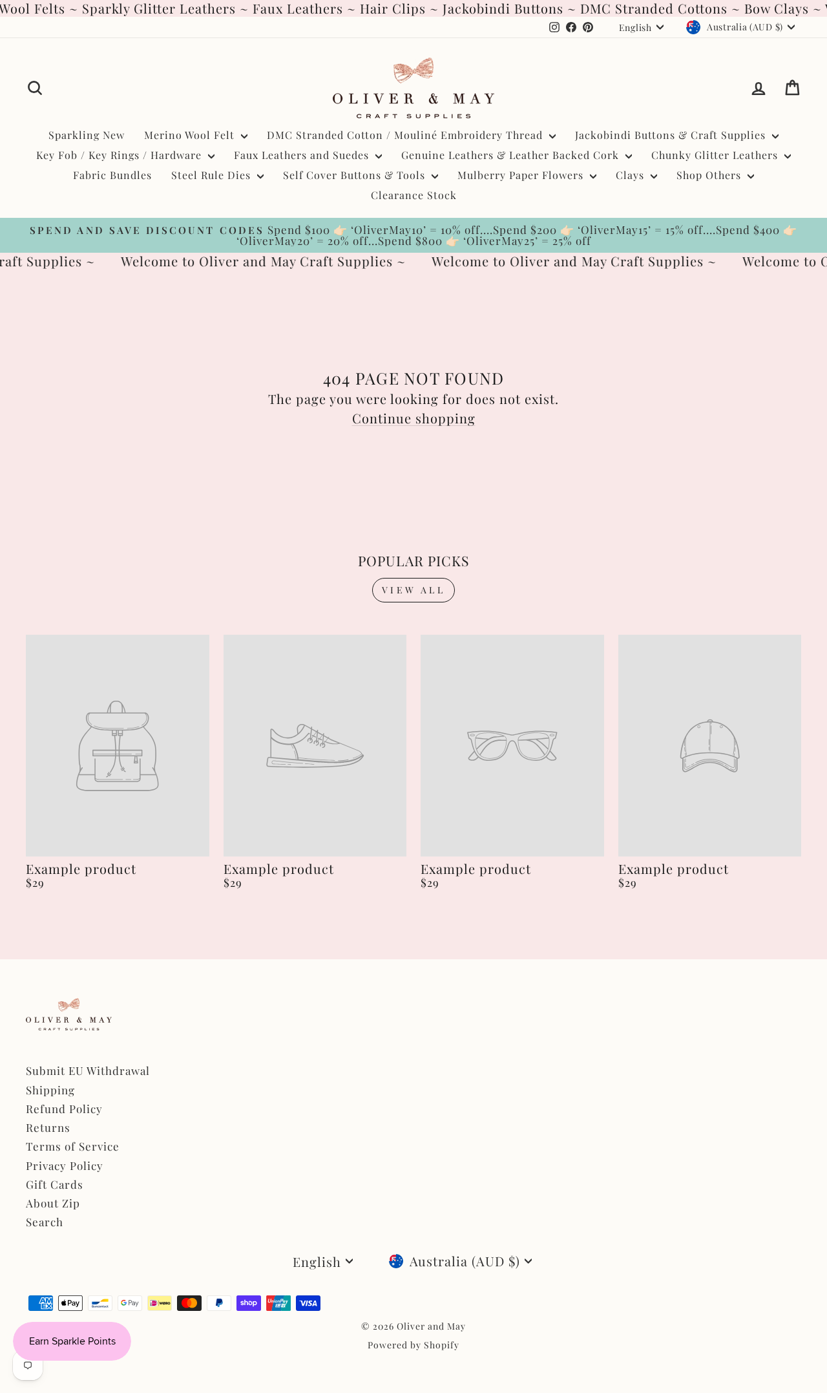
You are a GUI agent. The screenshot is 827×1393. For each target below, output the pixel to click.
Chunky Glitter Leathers (716, 155)
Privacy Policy (64, 1165)
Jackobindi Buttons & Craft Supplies (672, 135)
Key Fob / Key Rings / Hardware (120, 155)
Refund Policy (64, 1108)
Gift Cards (54, 1184)
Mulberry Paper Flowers (522, 175)
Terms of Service (73, 1146)
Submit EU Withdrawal (88, 1070)
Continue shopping (414, 418)
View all (413, 590)
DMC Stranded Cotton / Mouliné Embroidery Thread (406, 135)
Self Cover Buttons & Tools (355, 175)
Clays (631, 175)
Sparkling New (86, 135)
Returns (48, 1127)
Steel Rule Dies (212, 175)
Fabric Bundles (112, 175)
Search (44, 1222)
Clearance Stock (414, 195)
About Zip (53, 1203)
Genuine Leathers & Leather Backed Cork (511, 155)
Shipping (50, 1090)
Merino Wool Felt (191, 135)
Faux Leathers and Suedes (303, 155)
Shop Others (710, 175)
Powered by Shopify (413, 1345)
